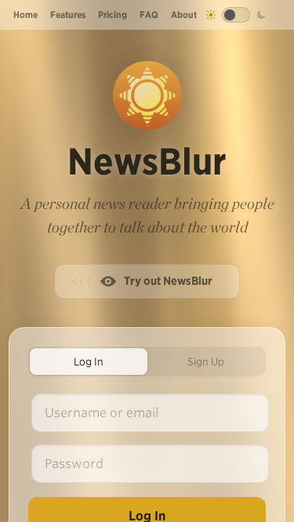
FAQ (149, 14)
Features (67, 14)
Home (25, 14)
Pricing (112, 14)
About (184, 14)
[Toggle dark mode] (236, 15)
